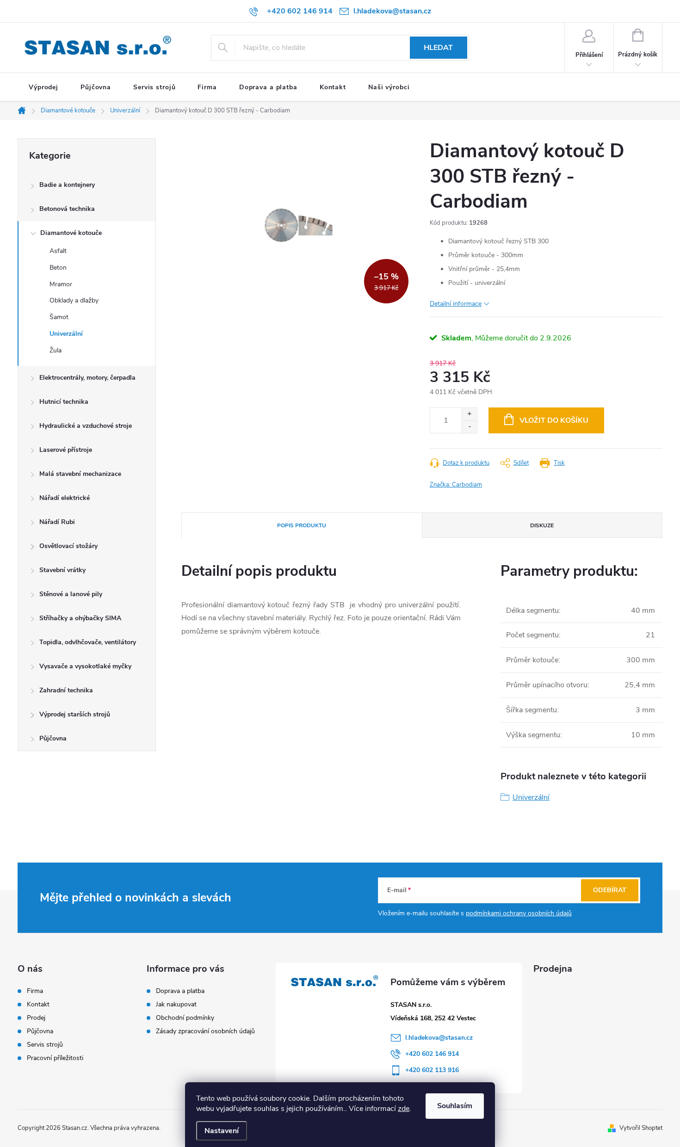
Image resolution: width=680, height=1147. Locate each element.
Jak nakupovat (176, 1004)
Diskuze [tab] (542, 525)
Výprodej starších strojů (74, 714)
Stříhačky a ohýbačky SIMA (80, 618)
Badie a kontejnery (67, 184)
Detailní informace (456, 303)
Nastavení (221, 1131)
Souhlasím (454, 1106)
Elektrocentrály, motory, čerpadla (87, 377)
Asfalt (58, 251)
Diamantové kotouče (71, 232)
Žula (55, 350)
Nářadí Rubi (57, 522)
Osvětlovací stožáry (68, 546)
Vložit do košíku (553, 420)
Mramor (60, 284)
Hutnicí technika (63, 401)
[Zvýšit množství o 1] (469, 414)
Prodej (36, 1018)
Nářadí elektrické (64, 497)
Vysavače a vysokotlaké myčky (85, 666)
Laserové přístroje (65, 449)
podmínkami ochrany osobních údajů (519, 913)
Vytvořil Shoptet (640, 1128)
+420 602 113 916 (432, 1070)
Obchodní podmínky (185, 1017)
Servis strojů (45, 1044)
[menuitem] (43, 87)
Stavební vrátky (62, 570)
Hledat (438, 48)
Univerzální (66, 333)
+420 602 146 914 (432, 1053)
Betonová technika (67, 208)
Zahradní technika (66, 690)
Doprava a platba (180, 991)
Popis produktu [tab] (301, 525)
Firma (35, 991)
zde (403, 1109)
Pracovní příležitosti (55, 1058)
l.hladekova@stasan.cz (439, 1037)
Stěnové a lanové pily (70, 594)
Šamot (58, 317)
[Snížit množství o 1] (469, 426)
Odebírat (609, 890)
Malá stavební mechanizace (80, 473)
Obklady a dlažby (74, 300)
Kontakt (38, 1004)
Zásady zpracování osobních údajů (205, 1031)
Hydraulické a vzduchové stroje (85, 425)
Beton (58, 267)
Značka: (456, 485)
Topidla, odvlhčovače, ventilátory (87, 642)
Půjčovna (53, 738)
